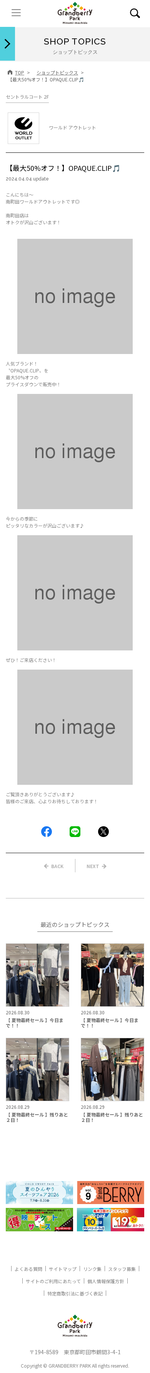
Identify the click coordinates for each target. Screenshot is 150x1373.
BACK (57, 866)
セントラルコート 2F (27, 96)
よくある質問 (28, 1268)
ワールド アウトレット (72, 127)
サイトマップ (63, 1268)
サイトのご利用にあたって (53, 1281)
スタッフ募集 (122, 1268)
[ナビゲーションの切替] (16, 12)
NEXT (93, 866)
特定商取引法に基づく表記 (75, 1293)
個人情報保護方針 (105, 1281)
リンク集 (92, 1268)
